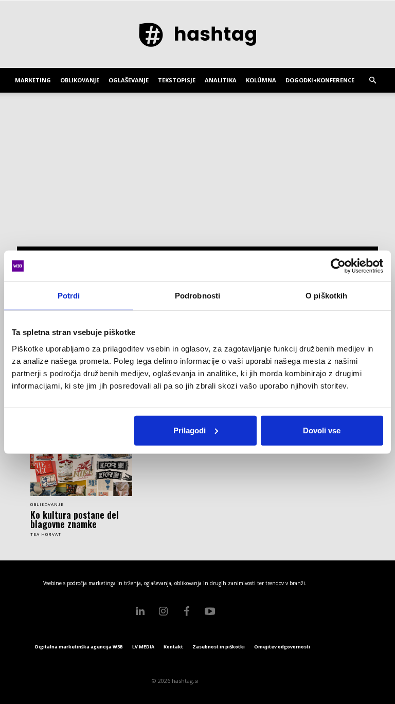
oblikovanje (79, 80)
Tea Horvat (45, 534)
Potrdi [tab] (69, 295)
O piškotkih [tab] (326, 295)
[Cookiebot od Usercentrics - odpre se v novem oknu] (338, 266)
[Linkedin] (140, 611)
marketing (33, 80)
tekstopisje (176, 80)
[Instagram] (163, 611)
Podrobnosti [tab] (197, 295)
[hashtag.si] (197, 35)
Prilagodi (189, 430)
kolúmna (261, 80)
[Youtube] (210, 611)
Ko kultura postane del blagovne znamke (74, 519)
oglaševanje (129, 80)
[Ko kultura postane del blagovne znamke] (81, 470)
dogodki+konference (319, 80)
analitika (221, 80)
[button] (372, 80)
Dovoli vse (321, 430)
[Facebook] (187, 611)
